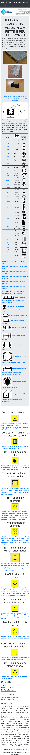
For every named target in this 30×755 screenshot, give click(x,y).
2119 (8, 230)
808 (8, 178)
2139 (8, 163)
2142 (8, 153)
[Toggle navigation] (3, 5)
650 (8, 218)
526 (8, 175)
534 (8, 170)
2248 (8, 187)
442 (8, 255)
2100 (8, 149)
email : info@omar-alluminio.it (10, 697)
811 (8, 173)
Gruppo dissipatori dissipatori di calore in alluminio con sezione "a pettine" (14, 299)
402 (8, 245)
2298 (8, 160)
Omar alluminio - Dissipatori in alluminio (15, 2)
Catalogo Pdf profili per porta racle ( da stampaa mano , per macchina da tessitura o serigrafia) (15, 638)
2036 (8, 180)
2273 (8, 143)
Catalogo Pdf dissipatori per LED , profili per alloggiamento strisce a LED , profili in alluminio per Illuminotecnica (15, 467)
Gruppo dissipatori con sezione (17, 315)
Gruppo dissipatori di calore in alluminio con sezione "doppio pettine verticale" (13, 309)
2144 (8, 156)
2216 (8, 167)
